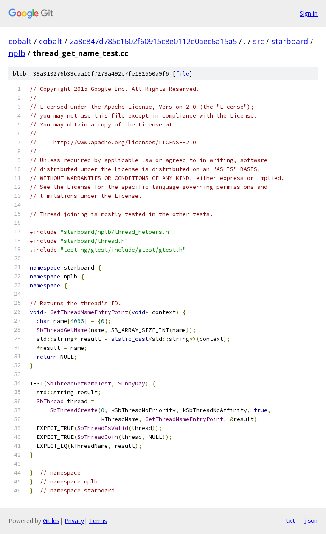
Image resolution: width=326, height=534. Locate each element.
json (311, 520)
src (258, 41)
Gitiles (51, 521)
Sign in (309, 13)
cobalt (20, 41)
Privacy (74, 521)
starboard (289, 41)
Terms (98, 521)
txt (290, 520)
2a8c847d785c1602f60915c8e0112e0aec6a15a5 (153, 41)
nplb (16, 53)
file (182, 73)
